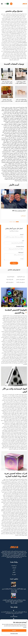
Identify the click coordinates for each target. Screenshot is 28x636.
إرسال (14, 263)
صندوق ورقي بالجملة (20, 282)
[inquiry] (26, 312)
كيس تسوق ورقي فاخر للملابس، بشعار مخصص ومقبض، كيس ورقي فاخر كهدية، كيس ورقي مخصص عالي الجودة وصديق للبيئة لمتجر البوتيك (7, 82)
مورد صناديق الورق (21, 276)
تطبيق (14, 572)
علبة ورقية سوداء (9, 279)
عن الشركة (14, 565)
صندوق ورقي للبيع (9, 282)
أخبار (14, 570)
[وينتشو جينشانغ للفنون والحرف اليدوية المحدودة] (24, 3)
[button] (17, 221)
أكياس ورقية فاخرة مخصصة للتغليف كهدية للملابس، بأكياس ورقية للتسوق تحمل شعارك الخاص (21, 82)
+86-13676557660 (14, 616)
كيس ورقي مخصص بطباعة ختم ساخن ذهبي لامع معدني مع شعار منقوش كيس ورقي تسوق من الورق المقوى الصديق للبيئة (7, 100)
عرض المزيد (23, 215)
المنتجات (14, 567)
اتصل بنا (14, 574)
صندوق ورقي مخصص (20, 279)
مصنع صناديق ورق (10, 276)
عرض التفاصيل (21, 74)
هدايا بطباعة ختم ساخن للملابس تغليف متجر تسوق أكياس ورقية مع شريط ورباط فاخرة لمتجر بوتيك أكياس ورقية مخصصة (21, 100)
